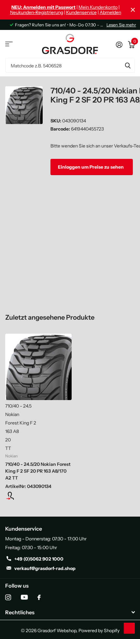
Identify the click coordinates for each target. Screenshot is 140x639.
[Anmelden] (119, 44)
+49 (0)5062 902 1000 (38, 559)
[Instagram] (8, 597)
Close (133, 10)
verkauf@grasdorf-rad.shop (45, 568)
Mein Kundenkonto (98, 7)
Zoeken (127, 65)
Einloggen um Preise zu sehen (91, 167)
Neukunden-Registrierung (36, 12)
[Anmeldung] (38, 496)
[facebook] (39, 597)
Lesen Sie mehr (121, 24)
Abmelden (110, 12)
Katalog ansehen (9, 44)
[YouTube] (24, 597)
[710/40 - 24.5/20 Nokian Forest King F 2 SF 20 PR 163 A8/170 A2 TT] (38, 367)
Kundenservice (81, 12)
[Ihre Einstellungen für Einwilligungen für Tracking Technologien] (129, 628)
